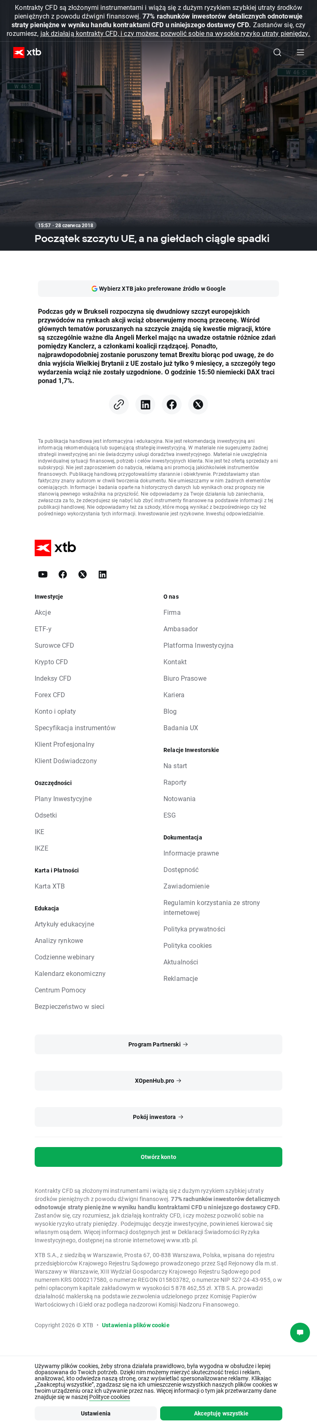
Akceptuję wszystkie (221, 1413)
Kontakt (175, 661)
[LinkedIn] (145, 404)
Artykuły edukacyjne (64, 923)
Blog (170, 711)
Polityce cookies (109, 1397)
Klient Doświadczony (66, 760)
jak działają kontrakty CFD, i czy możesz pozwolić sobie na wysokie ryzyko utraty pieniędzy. (175, 33)
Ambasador (180, 628)
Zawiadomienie (186, 886)
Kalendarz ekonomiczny (70, 973)
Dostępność (181, 869)
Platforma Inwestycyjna (198, 645)
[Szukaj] (277, 52)
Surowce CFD (55, 645)
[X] (198, 404)
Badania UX (181, 727)
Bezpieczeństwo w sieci (69, 1006)
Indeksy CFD (53, 678)
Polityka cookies (187, 945)
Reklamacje (180, 978)
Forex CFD (50, 694)
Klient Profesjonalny (65, 744)
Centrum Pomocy (60, 989)
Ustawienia (96, 1413)
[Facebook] (172, 404)
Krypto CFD (52, 661)
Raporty (175, 782)
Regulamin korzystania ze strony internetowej (211, 907)
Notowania (179, 798)
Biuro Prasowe (184, 678)
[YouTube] (43, 574)
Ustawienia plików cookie (136, 1325)
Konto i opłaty (55, 711)
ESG (169, 815)
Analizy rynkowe (59, 940)
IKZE (42, 848)
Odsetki (46, 815)
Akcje (43, 612)
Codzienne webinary (65, 956)
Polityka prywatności (194, 928)
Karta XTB (50, 886)
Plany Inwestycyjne (63, 798)
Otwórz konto (158, 1157)
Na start (175, 765)
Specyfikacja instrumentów (75, 727)
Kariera (174, 694)
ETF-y (43, 628)
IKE (39, 831)
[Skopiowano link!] (119, 404)
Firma (172, 612)
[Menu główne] (300, 52)
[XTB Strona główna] (24, 52)
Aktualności (181, 961)
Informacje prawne (191, 853)
